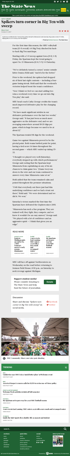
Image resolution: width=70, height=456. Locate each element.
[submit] (65, 429)
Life (7, 10)
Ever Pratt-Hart (8, 377)
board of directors (25, 440)
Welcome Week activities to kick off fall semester (21, 392)
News (3, 10)
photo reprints (23, 442)
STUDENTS (6, 416)
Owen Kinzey (34, 253)
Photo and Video (49, 10)
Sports (11, 10)
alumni (38, 436)
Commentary (30, 10)
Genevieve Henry (19, 253)
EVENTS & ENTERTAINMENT (10, 390)
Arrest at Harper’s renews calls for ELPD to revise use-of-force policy (30, 383)
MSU (4, 373)
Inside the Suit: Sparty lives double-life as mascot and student (26, 418)
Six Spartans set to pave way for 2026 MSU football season (51, 242)
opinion (6, 442)
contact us (39, 438)
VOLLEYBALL (8, 19)
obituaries (6, 446)
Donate (63, 10)
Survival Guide (20, 10)
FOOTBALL (32, 236)
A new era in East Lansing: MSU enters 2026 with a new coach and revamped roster (35, 244)
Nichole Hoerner (53, 40)
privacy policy (23, 444)
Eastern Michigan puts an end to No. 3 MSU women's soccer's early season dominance (19, 244)
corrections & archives (26, 446)
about (21, 436)
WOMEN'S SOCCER (18, 236)
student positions (24, 449)
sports (5, 438)
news (5, 436)
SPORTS (3, 19)
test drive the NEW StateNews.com (43, 15)
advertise (22, 438)
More (58, 10)
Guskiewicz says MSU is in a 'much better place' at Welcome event (27, 375)
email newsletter (40, 440)
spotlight (6, 440)
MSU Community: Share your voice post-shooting (25, 358)
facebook (53, 302)
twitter (52, 305)
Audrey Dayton (7, 420)
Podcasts (39, 10)
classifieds (6, 444)
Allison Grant (5, 30)
